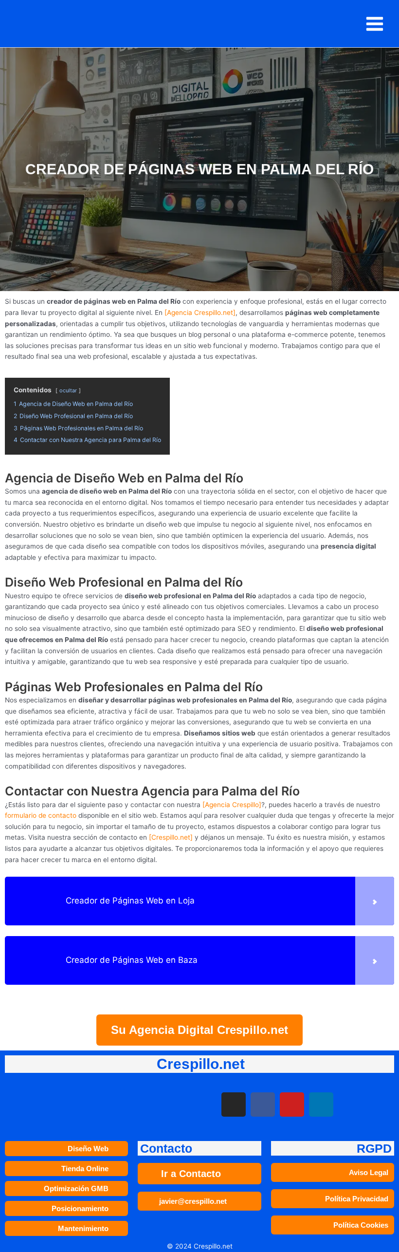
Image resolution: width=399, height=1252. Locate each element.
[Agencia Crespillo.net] (200, 312)
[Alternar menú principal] (375, 23)
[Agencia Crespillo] (231, 805)
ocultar (68, 390)
